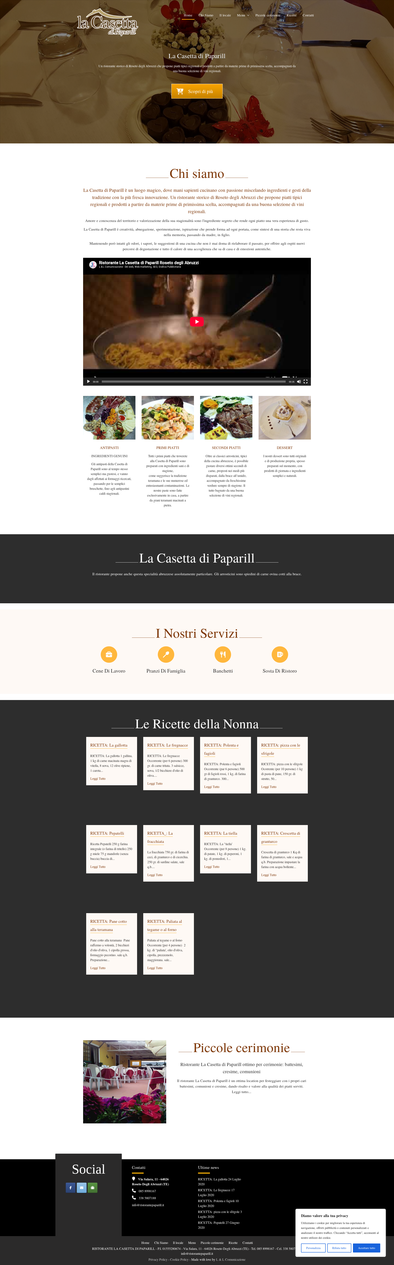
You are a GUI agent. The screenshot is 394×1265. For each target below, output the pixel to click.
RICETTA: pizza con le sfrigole (218, 1211)
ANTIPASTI (109, 447)
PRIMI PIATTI (167, 447)
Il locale (225, 15)
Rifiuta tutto (339, 1248)
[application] (197, 322)
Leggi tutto (97, 778)
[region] (341, 1233)
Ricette (292, 15)
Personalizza (313, 1248)
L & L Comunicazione (230, 1259)
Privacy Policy (158, 1259)
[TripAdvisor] (92, 1188)
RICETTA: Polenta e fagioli (216, 1201)
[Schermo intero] (306, 382)
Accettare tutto (366, 1248)
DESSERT (285, 447)
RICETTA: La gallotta (108, 745)
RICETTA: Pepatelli (107, 833)
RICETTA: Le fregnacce (167, 745)
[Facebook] (71, 1188)
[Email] (82, 1188)
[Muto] (299, 382)
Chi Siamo (206, 15)
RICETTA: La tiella (220, 833)
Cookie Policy (179, 1259)
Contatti (308, 15)
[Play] (88, 382)
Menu (241, 15)
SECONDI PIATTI (226, 447)
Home (188, 15)
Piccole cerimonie (268, 15)
